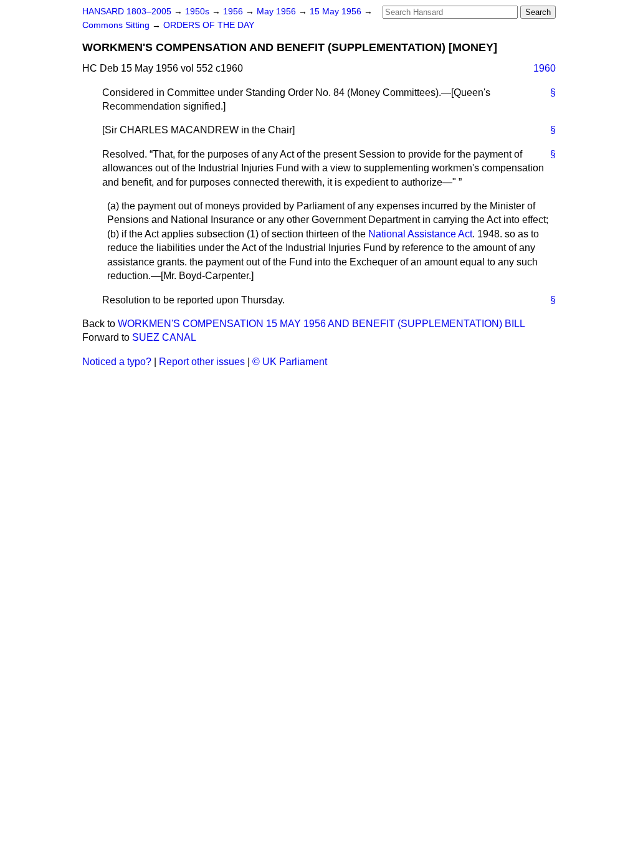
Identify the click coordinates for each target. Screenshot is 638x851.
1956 (234, 11)
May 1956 (277, 11)
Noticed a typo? (116, 361)
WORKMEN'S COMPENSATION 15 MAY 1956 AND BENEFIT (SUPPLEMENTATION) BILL (321, 323)
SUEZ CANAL (164, 337)
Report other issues (202, 361)
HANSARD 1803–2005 (126, 11)
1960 (544, 68)
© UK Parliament (289, 361)
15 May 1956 (337, 11)
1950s (198, 11)
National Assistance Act (420, 234)
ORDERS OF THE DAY (208, 25)
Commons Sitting (117, 25)
